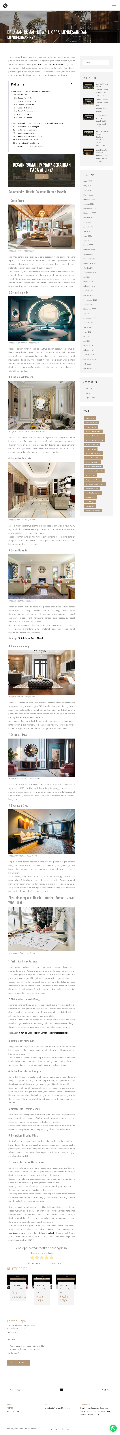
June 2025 (87, 236)
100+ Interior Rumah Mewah (30, 638)
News (88, 393)
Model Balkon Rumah (93, 493)
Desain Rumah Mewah (93, 466)
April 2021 (87, 341)
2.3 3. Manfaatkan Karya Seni (25, 133)
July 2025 (87, 231)
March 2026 (88, 195)
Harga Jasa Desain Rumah (95, 484)
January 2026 (88, 204)
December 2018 (89, 368)
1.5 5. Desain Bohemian (22, 107)
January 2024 (88, 290)
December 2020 (89, 359)
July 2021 (87, 327)
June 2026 (87, 181)
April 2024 (87, 277)
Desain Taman (90, 475)
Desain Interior (91, 427)
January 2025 (88, 254)
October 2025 (88, 217)
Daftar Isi (18, 84)
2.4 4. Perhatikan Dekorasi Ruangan (28, 136)
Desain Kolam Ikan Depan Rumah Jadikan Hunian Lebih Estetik (102, 121)
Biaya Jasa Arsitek (92, 423)
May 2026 (87, 185)
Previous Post (15, 1390)
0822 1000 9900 (14, 1411)
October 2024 (89, 268)
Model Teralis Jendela (93, 510)
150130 (10, 1408)
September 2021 (90, 318)
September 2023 (90, 300)
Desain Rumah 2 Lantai (93, 458)
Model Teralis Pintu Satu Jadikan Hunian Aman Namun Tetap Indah (102, 155)
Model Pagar (90, 502)
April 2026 (87, 190)
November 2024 (89, 263)
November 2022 (89, 309)
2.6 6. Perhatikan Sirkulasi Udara (26, 143)
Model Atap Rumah (92, 488)
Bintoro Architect (46, 1232)
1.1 (20, 94)
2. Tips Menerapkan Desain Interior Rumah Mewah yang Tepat (37, 123)
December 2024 (89, 258)
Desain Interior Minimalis (94, 436)
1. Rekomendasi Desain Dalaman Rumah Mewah (31, 91)
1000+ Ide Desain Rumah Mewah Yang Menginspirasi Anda (43, 1032)
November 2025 (89, 213)
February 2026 (89, 199)
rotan (43, 282)
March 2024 (88, 281)
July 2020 (87, 364)
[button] (42, 84)
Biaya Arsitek (90, 418)
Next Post (106, 1390)
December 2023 (89, 295)
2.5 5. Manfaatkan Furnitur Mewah (27, 139)
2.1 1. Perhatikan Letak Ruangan (26, 126)
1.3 (24, 101)
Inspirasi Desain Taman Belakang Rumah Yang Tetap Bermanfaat (102, 138)
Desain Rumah (91, 449)
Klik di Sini (41, 177)
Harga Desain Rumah (93, 480)
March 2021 (88, 345)
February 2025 (89, 249)
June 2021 (87, 332)
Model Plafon (90, 506)
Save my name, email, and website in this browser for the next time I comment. (27, 1347)
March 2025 (88, 245)
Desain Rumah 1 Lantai (93, 453)
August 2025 (88, 226)
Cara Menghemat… (19, 1294)
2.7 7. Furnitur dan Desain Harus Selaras (29, 146)
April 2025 (87, 240)
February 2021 (89, 350)
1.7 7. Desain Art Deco (22, 114)
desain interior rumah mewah (50, 64)
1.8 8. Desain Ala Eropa (22, 117)
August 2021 (88, 322)
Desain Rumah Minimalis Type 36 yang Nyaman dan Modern (102, 105)
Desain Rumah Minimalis (94, 471)
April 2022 (87, 313)
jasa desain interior (16, 1232)
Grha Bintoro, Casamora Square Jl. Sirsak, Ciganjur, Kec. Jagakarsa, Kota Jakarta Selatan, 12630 (95, 1411)
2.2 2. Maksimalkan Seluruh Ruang (27, 129)
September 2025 (90, 222)
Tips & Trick (16, 1285)
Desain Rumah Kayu (92, 462)
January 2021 (88, 354)
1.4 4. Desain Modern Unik (24, 104)
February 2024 (89, 286)
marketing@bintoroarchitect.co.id (57, 1408)
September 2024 (90, 272)
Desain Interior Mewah (93, 431)
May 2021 (87, 336)
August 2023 (88, 304)
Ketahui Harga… (40, 1298)
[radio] (32, 1258)
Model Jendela (90, 497)
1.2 (22, 98)
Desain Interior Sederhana (94, 440)
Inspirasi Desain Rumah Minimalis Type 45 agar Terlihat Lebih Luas (102, 89)
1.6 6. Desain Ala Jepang (23, 111)
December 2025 (89, 208)
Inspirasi (89, 388)
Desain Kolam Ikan (92, 444)
